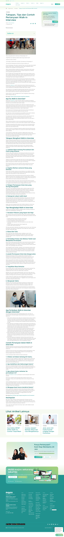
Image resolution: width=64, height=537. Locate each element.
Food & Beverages (45, 494)
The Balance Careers (13, 374)
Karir (50, 509)
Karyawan (23, 498)
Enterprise (44, 500)
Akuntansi (23, 497)
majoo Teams (31, 506)
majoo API (30, 507)
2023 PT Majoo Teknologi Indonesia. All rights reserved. (15, 527)
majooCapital (38, 497)
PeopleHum (13, 100)
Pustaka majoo (38, 508)
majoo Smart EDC (31, 512)
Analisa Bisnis (23, 501)
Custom (32, 3)
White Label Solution (52, 499)
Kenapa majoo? (23, 509)
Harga (37, 3)
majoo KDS (30, 509)
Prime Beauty (31, 498)
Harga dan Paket (45, 506)
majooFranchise (38, 494)
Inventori (22, 500)
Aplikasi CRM (23, 495)
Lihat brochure (19, 481)
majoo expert (38, 513)
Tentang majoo (52, 505)
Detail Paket (44, 508)
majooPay (37, 495)
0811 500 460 (10, 512)
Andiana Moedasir (11, 22)
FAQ (22, 512)
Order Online (23, 504)
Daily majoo (37, 509)
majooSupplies (38, 498)
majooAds (37, 500)
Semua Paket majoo (32, 0)
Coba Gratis (57, 4)
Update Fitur (23, 511)
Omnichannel (31, 503)
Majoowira (38, 502)
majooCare (23, 508)
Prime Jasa (30, 495)
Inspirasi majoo (10, 8)
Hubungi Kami (52, 506)
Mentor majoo (38, 504)
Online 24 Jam (60, 535)
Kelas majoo (37, 506)
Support (41, 3)
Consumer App (31, 504)
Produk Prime (31, 492)
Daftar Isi (10, 33)
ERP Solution (52, 496)
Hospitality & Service (45, 496)
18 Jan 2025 (19, 425)
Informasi (23, 506)
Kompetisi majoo (38, 505)
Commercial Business (45, 502)
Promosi (44, 509)
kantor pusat (8, 495)
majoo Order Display (31, 511)
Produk (17, 3)
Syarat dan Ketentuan (48, 527)
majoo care (8, 511)
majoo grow (38, 492)
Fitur (22, 492)
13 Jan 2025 (55, 425)
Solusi (27, 3)
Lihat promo (11, 481)
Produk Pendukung (31, 501)
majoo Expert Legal (38, 518)
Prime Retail (30, 497)
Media (51, 508)
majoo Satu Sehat (31, 514)
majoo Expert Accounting (38, 516)
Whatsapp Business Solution (52, 501)
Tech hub (7, 503)
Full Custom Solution (52, 495)
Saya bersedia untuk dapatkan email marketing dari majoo (50, 25)
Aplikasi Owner (23, 502)
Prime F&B (30, 494)
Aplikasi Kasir (23, 494)
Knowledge (16, 8)
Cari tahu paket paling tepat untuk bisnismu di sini (44, 453)
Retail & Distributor (44, 499)
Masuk (52, 4)
